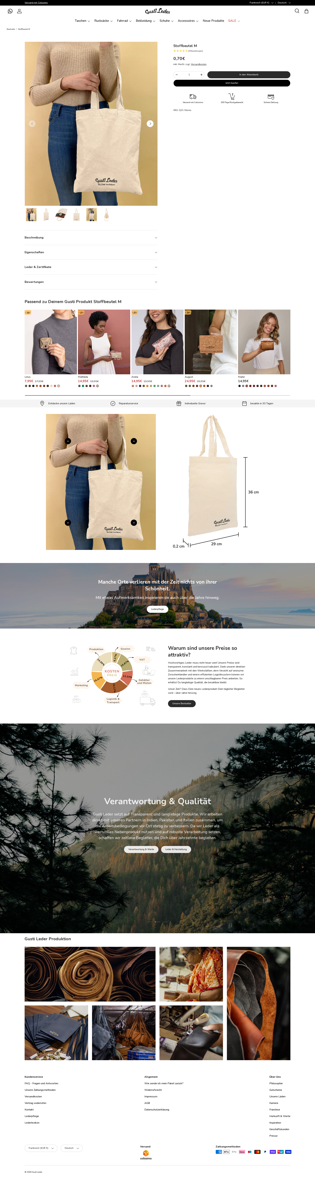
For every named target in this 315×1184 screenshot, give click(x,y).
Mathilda (83, 377)
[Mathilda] (104, 342)
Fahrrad (122, 21)
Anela (134, 377)
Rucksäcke (101, 21)
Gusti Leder (37, 1172)
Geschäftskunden (279, 1129)
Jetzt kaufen (232, 83)
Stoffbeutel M (24, 29)
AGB (147, 1103)
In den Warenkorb (249, 74)
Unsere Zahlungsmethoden (40, 1090)
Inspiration (275, 1123)
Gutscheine (275, 1090)
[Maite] (264, 342)
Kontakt (29, 1109)
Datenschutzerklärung (156, 1109)
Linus (28, 377)
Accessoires (186, 21)
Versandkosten (199, 64)
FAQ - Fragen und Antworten (41, 1083)
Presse (273, 1136)
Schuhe (165, 21)
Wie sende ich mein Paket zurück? (163, 1083)
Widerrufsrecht (153, 1090)
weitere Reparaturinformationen (170, 846)
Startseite (11, 29)
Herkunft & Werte (279, 1116)
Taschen (80, 21)
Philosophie (276, 1083)
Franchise (274, 1109)
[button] (10, 11)
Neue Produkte (213, 21)
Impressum (150, 1096)
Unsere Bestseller (181, 703)
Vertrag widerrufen (35, 1103)
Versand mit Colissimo (36, 2)
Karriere (273, 1103)
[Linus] (51, 342)
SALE (232, 21)
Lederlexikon (32, 1123)
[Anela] (157, 342)
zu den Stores (135, 846)
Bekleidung (144, 21)
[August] (211, 342)
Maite (241, 377)
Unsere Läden (277, 1096)
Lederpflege (157, 609)
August (189, 377)
